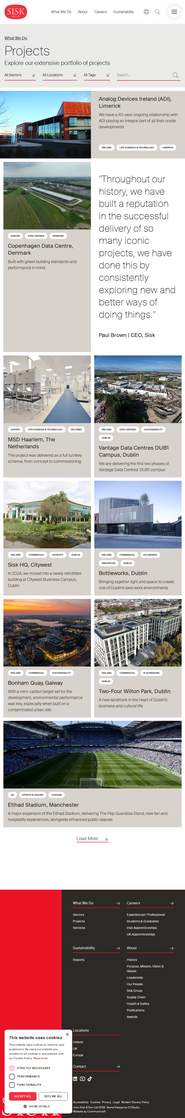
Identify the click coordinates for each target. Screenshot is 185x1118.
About (83, 11)
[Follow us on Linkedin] (75, 1079)
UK (12, 794)
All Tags (90, 75)
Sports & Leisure (32, 794)
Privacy (106, 1102)
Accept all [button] (23, 1096)
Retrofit (57, 554)
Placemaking (151, 672)
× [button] (67, 1034)
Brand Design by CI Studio (123, 1107)
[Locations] (146, 11)
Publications (135, 1010)
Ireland (106, 147)
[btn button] (157, 11)
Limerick (167, 147)
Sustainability (123, 11)
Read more (40, 1058)
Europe (15, 235)
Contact (79, 1066)
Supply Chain (136, 997)
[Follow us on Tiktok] (90, 1079)
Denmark (58, 235)
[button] (174, 12)
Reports (78, 960)
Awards (132, 1017)
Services (79, 928)
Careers (100, 11)
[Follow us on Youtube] (82, 1079)
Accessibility (81, 1102)
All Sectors (13, 75)
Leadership (135, 978)
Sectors (78, 915)
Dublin (106, 437)
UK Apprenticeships (141, 934)
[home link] (16, 11)
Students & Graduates (143, 921)
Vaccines (76, 429)
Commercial (36, 554)
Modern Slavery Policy (135, 1102)
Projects (79, 921)
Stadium (56, 794)
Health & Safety (138, 1004)
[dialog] (38, 1071)
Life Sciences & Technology (137, 147)
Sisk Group (134, 991)
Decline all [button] (53, 1096)
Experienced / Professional (146, 915)
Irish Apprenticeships (142, 928)
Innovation (108, 563)
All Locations (53, 75)
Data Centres (36, 235)
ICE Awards (150, 554)
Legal (116, 1102)
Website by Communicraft (89, 1111)
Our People (135, 984)
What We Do (61, 11)
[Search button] (175, 75)
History (132, 960)
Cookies (95, 1102)
